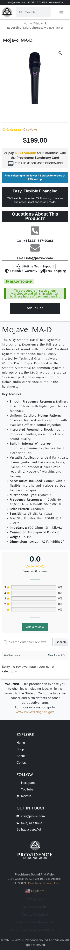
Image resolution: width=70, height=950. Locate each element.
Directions (34, 883)
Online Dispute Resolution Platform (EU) (35, 930)
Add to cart (35, 308)
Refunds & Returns (35, 906)
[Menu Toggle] (61, 12)
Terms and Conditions (35, 914)
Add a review (35, 627)
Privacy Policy (35, 899)
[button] (60, 53)
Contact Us (50, 883)
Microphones (32, 27)
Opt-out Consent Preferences (35, 922)
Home (28, 23)
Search (61, 642)
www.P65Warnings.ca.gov (35, 712)
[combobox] (36, 12)
